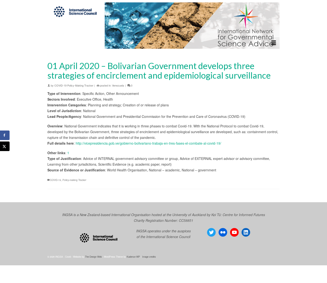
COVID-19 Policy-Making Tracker (73, 85)
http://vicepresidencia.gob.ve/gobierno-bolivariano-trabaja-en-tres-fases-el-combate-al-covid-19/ (148, 143)
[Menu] (274, 43)
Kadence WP (133, 256)
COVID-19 (55, 180)
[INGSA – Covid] (163, 25)
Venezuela (118, 85)
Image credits (149, 256)
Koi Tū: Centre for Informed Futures (238, 214)
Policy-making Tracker (74, 180)
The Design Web (93, 256)
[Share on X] (5, 146)
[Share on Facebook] (5, 135)
